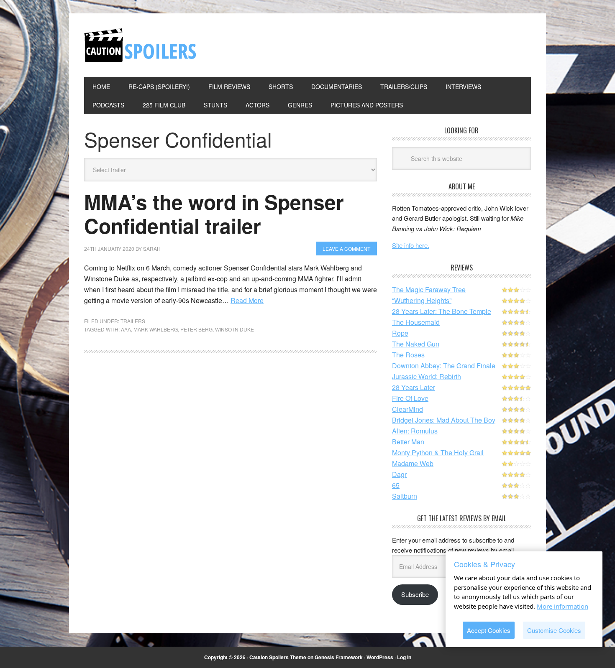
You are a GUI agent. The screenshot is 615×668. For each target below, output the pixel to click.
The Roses (408, 354)
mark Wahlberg (155, 329)
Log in (404, 657)
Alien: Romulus (415, 431)
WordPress (379, 657)
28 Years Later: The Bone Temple (441, 311)
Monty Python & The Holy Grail (438, 452)
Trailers (132, 320)
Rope (400, 333)
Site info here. (410, 245)
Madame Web (412, 463)
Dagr (399, 474)
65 (396, 485)
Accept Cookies (488, 630)
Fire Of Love (410, 398)
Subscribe (415, 594)
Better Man (408, 441)
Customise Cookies (554, 630)
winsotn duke (234, 329)
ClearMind (407, 409)
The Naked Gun (415, 344)
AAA (126, 329)
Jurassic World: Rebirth (426, 376)
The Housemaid (416, 322)
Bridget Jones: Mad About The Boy (443, 420)
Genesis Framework (339, 657)
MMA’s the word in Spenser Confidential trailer (214, 213)
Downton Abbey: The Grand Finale (443, 365)
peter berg (196, 329)
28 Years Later (413, 387)
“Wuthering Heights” (421, 300)
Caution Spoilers (140, 45)
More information (562, 606)
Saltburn (404, 496)
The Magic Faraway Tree (429, 289)
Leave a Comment (346, 248)
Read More (247, 300)
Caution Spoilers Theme (277, 657)
